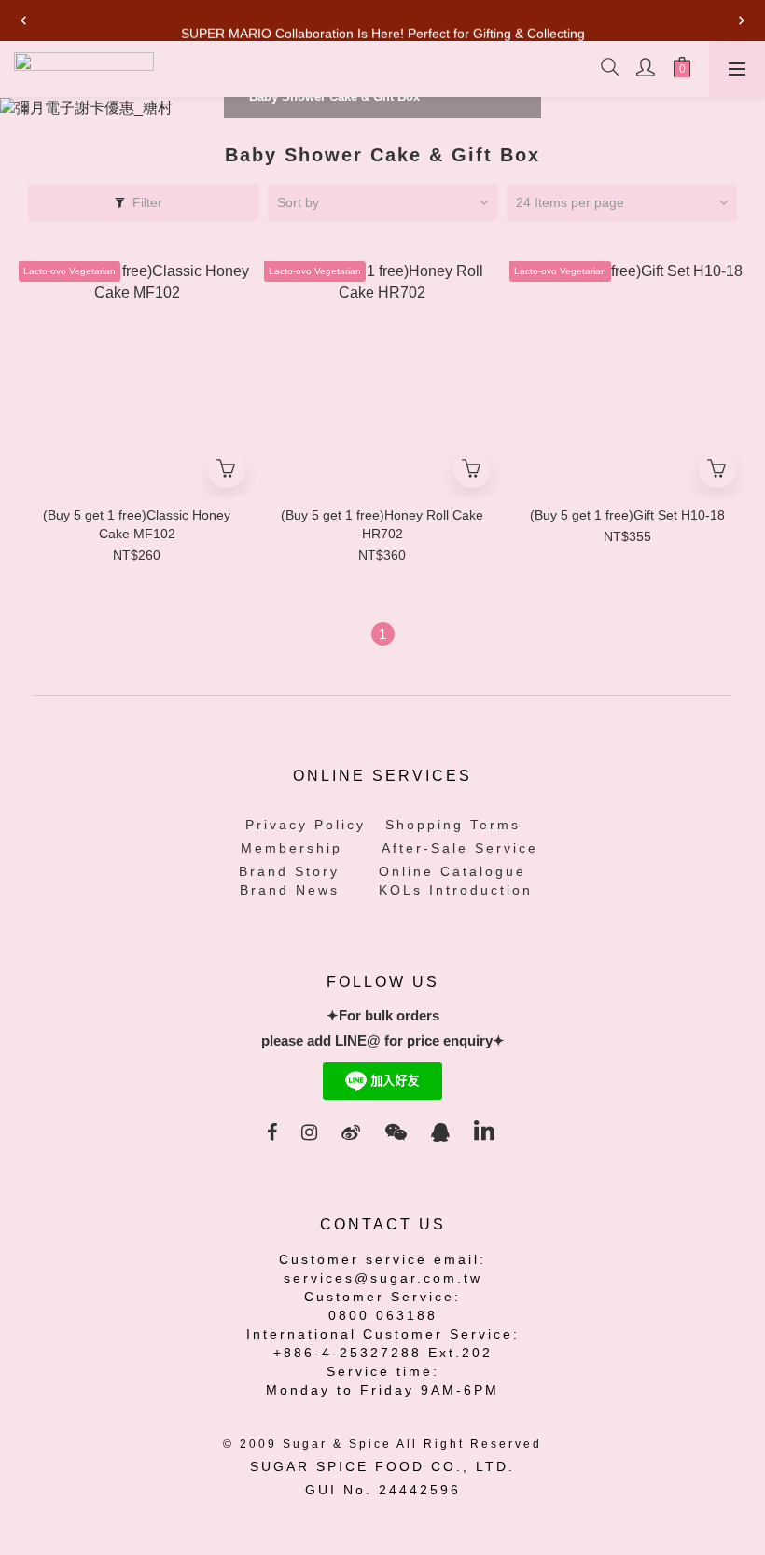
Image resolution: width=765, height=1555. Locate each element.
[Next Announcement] (741, 20)
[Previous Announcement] (23, 20)
